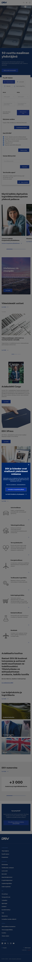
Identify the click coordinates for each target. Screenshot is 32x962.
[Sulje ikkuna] (28, 464)
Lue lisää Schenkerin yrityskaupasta (15, 494)
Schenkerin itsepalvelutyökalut (16, 489)
